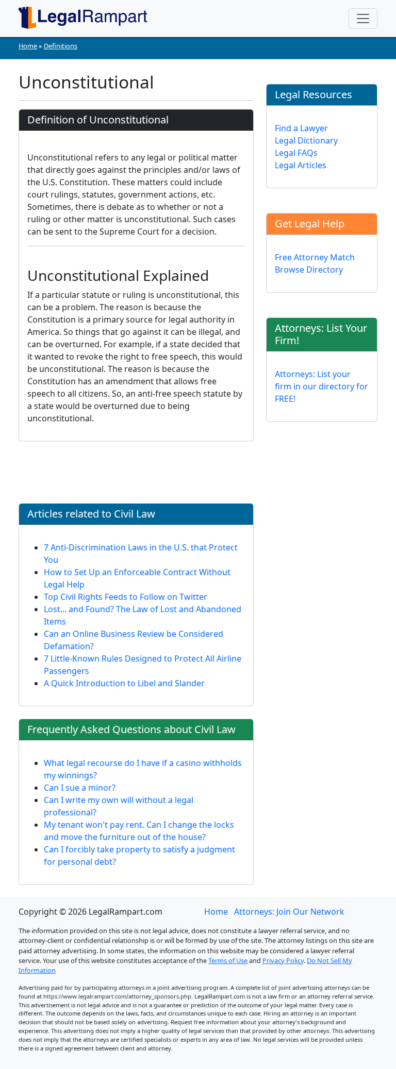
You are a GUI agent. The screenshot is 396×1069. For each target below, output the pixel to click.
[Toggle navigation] (363, 18)
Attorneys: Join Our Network (289, 911)
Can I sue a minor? (80, 787)
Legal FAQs (296, 152)
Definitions (60, 45)
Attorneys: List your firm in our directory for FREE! (321, 386)
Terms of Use (228, 960)
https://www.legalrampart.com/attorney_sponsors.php (117, 996)
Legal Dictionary (306, 140)
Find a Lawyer (301, 128)
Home (28, 45)
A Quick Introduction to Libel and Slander (124, 683)
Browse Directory (309, 269)
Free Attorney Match (315, 257)
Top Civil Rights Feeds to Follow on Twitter (125, 596)
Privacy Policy (283, 960)
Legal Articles (300, 165)
